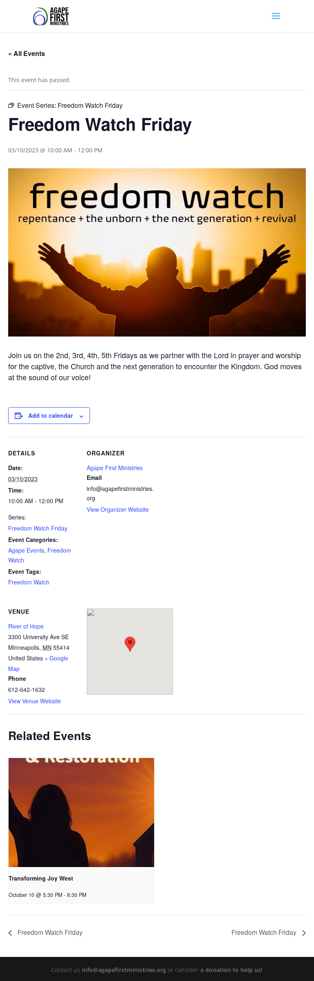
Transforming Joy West (41, 878)
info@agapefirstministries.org (124, 970)
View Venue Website (34, 701)
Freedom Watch (28, 582)
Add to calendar (50, 415)
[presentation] (81, 812)
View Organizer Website (118, 509)
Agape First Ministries (115, 468)
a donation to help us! (231, 970)
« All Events (26, 53)
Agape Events (26, 550)
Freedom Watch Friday (37, 528)
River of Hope (26, 626)
